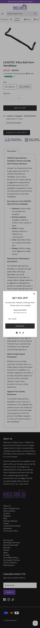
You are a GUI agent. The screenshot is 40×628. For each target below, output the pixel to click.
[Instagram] (20, 333)
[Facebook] (17, 333)
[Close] (34, 293)
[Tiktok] (23, 333)
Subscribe (20, 326)
